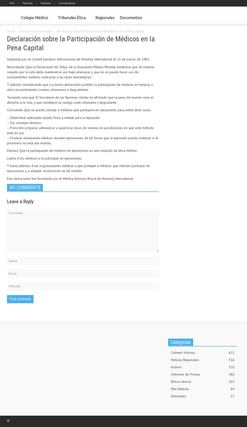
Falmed (27, 3)
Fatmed (46, 3)
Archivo (202, 367)
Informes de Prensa (202, 374)
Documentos (131, 17)
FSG (11, 3)
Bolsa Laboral (202, 381)
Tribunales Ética (70, 19)
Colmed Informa (202, 352)
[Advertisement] (205, 66)
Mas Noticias (202, 389)
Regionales (105, 17)
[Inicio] (12, 18)
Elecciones (202, 396)
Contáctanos (67, 3)
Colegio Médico (33, 19)
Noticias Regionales (202, 360)
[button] (235, 17)
